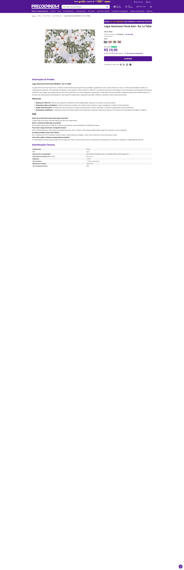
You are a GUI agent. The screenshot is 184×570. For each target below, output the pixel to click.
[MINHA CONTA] (141, 7)
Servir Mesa (46, 16)
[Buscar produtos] (107, 7)
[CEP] (122, 66)
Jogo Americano (57, 16)
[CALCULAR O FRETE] (146, 68)
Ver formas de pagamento (135, 53)
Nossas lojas (139, 2)
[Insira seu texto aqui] (92, 1)
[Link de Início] (33, 16)
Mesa (39, 16)
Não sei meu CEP (108, 72)
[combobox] (86, 7)
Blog (149, 2)
